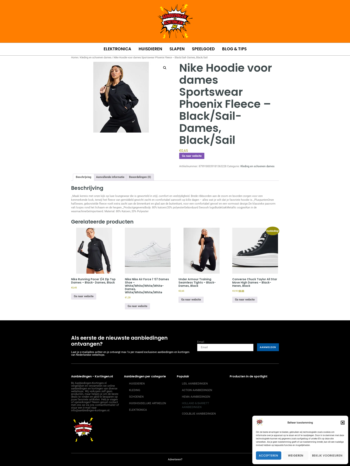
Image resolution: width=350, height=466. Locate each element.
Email (200, 341)
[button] (343, 422)
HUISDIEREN (150, 49)
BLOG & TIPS (234, 49)
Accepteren (268, 455)
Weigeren (295, 455)
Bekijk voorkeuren (327, 455)
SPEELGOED (203, 49)
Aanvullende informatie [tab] (110, 177)
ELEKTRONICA (117, 49)
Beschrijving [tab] (83, 177)
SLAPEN (177, 49)
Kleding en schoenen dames (95, 57)
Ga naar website (192, 156)
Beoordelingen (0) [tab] (140, 177)
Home (74, 57)
